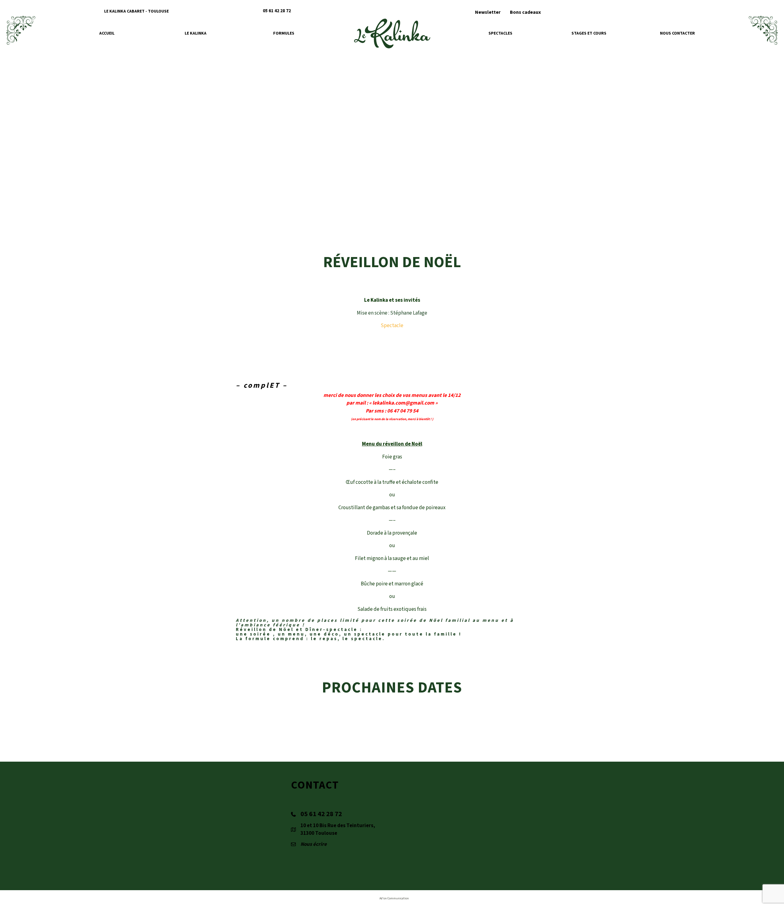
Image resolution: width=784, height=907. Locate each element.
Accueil (107, 33)
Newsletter (487, 12)
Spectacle (392, 325)
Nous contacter (677, 33)
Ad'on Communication (394, 898)
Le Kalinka (195, 33)
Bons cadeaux (525, 12)
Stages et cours (588, 33)
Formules (283, 33)
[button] (613, 11)
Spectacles (500, 33)
